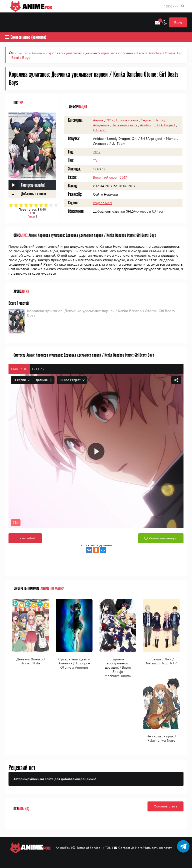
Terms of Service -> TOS (93, 848)
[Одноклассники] (96, 550)
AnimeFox (20, 53)
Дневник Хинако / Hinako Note (30, 661)
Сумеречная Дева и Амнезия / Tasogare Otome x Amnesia (74, 663)
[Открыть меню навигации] (7, 22)
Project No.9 (102, 203)
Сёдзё (146, 120)
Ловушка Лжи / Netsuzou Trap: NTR (161, 661)
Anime (36, 6)
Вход (178, 22)
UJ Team (99, 130)
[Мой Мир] (103, 550)
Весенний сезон (124, 125)
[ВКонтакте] (89, 550)
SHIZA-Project (164, 125)
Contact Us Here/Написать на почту (145, 848)
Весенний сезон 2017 (110, 177)
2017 (110, 120)
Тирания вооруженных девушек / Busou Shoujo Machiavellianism (118, 667)
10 (56, 205)
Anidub (145, 125)
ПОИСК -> (171, 6)
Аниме (37, 53)
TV (95, 160)
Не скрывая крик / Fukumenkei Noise (161, 738)
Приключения (127, 120)
